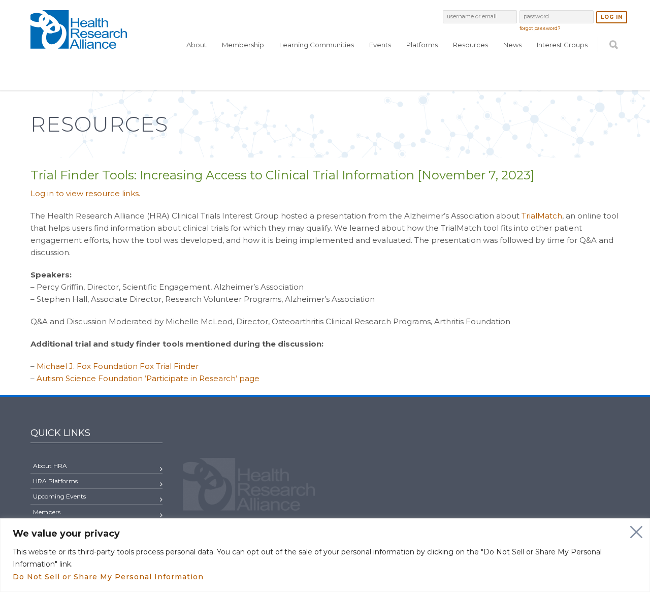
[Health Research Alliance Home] (78, 44)
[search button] (614, 64)
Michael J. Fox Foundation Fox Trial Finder (118, 366)
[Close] (636, 532)
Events (380, 45)
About (196, 45)
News (512, 45)
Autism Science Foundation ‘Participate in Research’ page (148, 378)
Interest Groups (562, 45)
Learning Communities (316, 45)
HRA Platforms (55, 481)
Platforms (422, 45)
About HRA (50, 466)
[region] (325, 555)
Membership (243, 45)
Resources (470, 45)
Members (46, 512)
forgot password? (540, 28)
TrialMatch (542, 216)
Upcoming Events (59, 496)
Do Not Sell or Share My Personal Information (108, 576)
